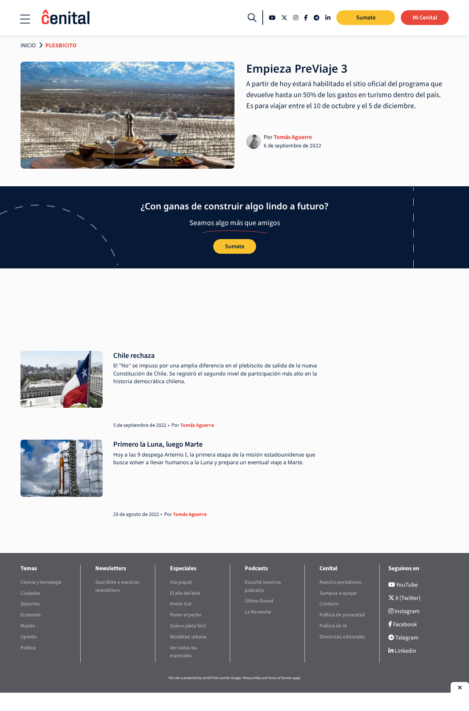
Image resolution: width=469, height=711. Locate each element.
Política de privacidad (342, 614)
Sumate (366, 18)
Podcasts (256, 568)
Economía (31, 614)
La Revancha (258, 611)
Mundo (28, 625)
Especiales (183, 568)
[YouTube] (272, 17)
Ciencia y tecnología (41, 582)
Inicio (28, 45)
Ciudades (30, 593)
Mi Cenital (425, 18)
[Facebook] (306, 17)
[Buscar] (252, 17)
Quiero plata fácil (188, 625)
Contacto (329, 603)
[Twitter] (284, 17)
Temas (29, 568)
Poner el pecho (185, 614)
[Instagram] (295, 17)
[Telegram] (317, 17)
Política (28, 647)
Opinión (29, 636)
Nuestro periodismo (340, 582)
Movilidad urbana (188, 636)
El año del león (185, 593)
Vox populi (181, 582)
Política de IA (333, 625)
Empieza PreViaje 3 (296, 68)
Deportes (30, 603)
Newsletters (110, 568)
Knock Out (181, 603)
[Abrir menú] (25, 19)
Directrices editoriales (342, 636)
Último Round (259, 600)
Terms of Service (280, 678)
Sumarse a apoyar (338, 593)
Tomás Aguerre (293, 137)
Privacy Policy (252, 678)
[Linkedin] (327, 17)
